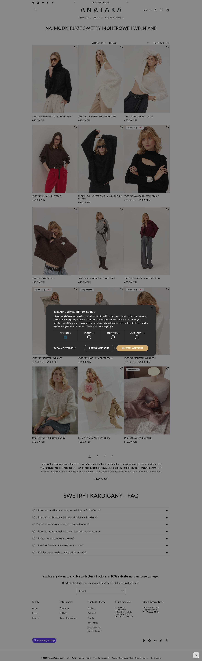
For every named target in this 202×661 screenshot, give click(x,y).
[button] (65, 348)
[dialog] (101, 330)
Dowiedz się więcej (104, 326)
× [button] (151, 308)
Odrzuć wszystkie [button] (99, 348)
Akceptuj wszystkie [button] (132, 348)
